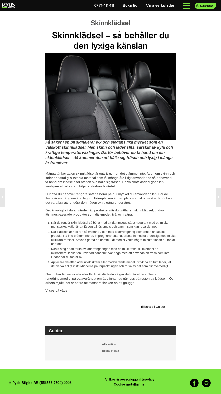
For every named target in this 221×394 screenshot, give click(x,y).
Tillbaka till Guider (153, 306)
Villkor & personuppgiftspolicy (130, 379)
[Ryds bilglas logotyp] (8, 5)
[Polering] (2, 197)
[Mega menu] (186, 6)
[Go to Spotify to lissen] (206, 383)
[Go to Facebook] (194, 383)
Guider (56, 331)
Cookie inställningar (130, 384)
